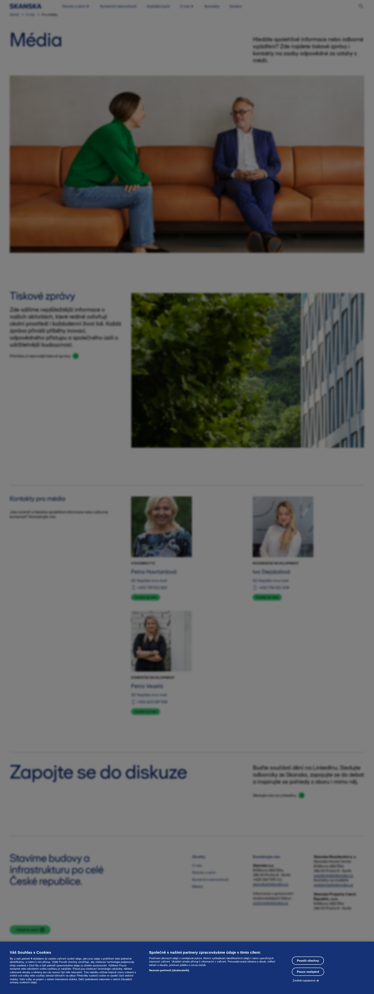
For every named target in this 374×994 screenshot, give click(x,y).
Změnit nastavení (304, 980)
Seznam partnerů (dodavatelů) (169, 970)
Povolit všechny (308, 960)
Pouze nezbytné (308, 971)
